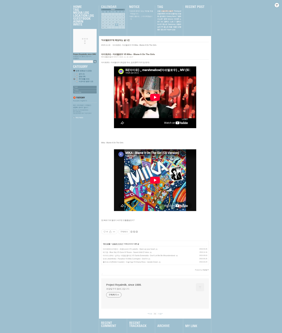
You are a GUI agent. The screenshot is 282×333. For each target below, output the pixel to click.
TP (162, 27)
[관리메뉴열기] (277, 5)
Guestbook (83, 18)
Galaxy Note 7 (172, 16)
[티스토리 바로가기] (85, 97)
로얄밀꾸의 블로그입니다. (118, 289)
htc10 (159, 24)
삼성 (173, 29)
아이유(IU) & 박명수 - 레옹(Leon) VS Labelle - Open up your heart (129, 249)
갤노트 (166, 27)
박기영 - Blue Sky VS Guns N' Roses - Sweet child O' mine (126, 252)
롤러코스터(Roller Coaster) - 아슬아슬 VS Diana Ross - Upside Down (130, 262)
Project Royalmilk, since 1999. (84, 54)
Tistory (88, 113)
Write (83, 24)
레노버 (164, 24)
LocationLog (83, 15)
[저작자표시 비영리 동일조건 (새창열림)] (134, 232)
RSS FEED (79, 117)
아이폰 (176, 19)
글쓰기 (86, 107)
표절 (159, 11)
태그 (74, 105)
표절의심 (174, 14)
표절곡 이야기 (117, 244)
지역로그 (88, 105)
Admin (83, 21)
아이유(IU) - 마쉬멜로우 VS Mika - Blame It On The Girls (134, 45)
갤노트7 (164, 29)
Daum (78, 112)
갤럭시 (178, 21)
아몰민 (175, 27)
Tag (83, 9)
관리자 (80, 107)
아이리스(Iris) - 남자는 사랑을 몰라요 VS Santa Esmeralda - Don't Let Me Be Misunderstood (139, 256)
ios (162, 21)
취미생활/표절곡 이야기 (109, 57)
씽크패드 (163, 16)
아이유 (168, 14)
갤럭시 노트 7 (169, 21)
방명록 (75, 107)
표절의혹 (164, 11)
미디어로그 (80, 105)
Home (83, 6)
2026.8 (113, 9)
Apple (169, 29)
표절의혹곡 (161, 14)
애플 (170, 27)
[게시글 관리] (114, 232)
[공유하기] (110, 232)
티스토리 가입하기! (80, 101)
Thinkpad (177, 11)
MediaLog (83, 12)
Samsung (172, 24)
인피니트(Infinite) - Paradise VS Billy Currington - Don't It (125, 259)
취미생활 (106, 244)
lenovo (170, 19)
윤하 (165, 19)
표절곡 (170, 11)
